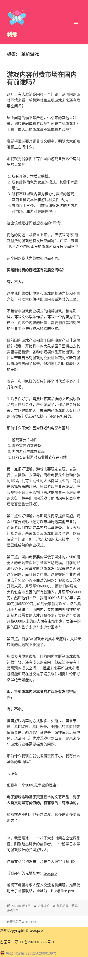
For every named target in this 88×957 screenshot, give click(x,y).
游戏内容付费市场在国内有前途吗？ (42, 78)
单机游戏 (62, 906)
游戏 (74, 906)
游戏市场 (13, 910)
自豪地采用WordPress (21, 922)
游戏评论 (43, 906)
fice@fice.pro (62, 890)
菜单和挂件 (76, 22)
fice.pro (50, 873)
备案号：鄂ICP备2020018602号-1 (27, 941)
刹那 (12, 34)
